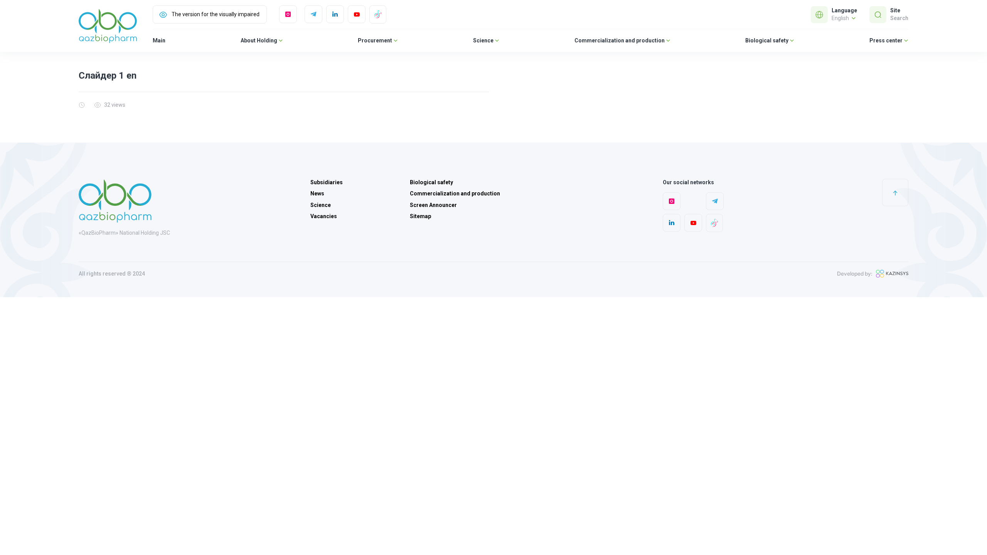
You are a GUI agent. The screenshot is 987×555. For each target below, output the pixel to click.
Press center (886, 40)
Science (483, 40)
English (841, 18)
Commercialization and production (619, 40)
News (317, 193)
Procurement (375, 40)
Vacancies (323, 216)
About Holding (259, 40)
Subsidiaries (326, 182)
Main (159, 40)
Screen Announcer (433, 205)
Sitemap (420, 216)
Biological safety (766, 40)
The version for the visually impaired (215, 14)
